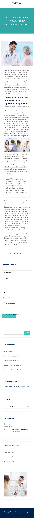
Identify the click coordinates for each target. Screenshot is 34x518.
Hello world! (8, 351)
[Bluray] (17, 2)
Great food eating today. (11, 356)
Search (27, 333)
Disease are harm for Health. (13, 365)
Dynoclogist (7, 457)
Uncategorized (8, 461)
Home (5, 24)
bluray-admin (8, 314)
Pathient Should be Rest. (11, 361)
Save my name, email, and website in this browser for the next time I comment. (15, 286)
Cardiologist (7, 452)
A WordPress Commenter (12, 387)
